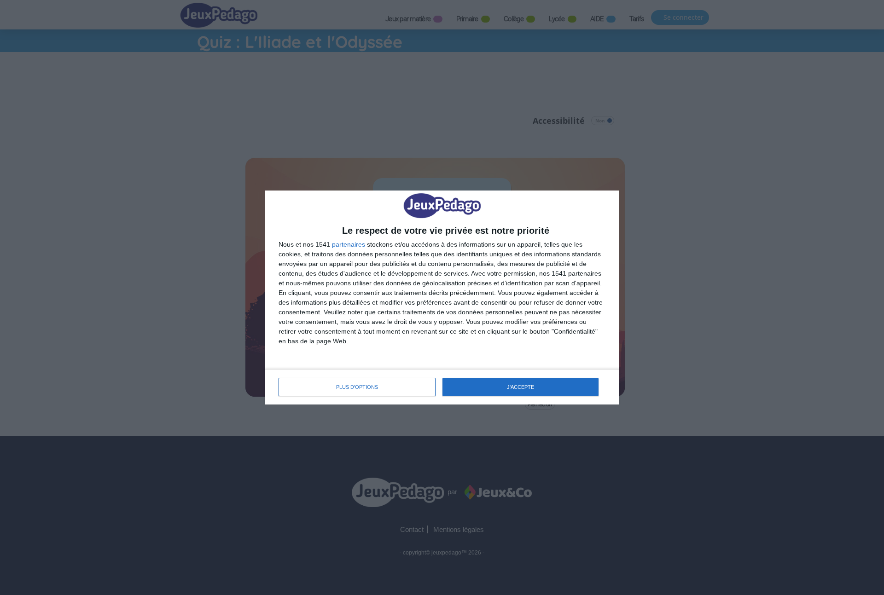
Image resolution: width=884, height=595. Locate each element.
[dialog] (442, 297)
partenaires (348, 244)
